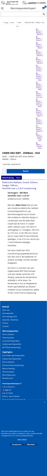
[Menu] (2, 8)
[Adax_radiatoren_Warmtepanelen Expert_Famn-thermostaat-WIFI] (40, 85)
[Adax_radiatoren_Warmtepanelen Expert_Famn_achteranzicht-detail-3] (40, 31)
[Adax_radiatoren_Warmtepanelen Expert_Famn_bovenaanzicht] (40, 38)
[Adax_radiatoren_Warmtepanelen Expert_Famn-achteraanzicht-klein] (40, 76)
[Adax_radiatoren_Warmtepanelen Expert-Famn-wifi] (40, 136)
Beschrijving (8, 177)
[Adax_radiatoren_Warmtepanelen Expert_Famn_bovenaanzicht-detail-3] (40, 60)
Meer (18, 177)
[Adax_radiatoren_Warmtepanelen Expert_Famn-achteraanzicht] (40, 68)
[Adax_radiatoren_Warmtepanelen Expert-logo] (40, 145)
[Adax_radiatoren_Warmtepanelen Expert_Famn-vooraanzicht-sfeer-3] (40, 112)
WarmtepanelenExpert (23, 8)
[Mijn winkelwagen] (43, 8)
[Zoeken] (44, 14)
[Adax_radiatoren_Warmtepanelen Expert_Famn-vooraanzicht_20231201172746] (40, 94)
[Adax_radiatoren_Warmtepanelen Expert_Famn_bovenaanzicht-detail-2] (40, 52)
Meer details (22, 439)
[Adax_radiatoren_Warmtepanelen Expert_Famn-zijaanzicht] (40, 120)
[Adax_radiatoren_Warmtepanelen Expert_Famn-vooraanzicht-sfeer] (40, 102)
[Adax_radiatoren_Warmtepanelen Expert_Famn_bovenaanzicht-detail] (40, 45)
